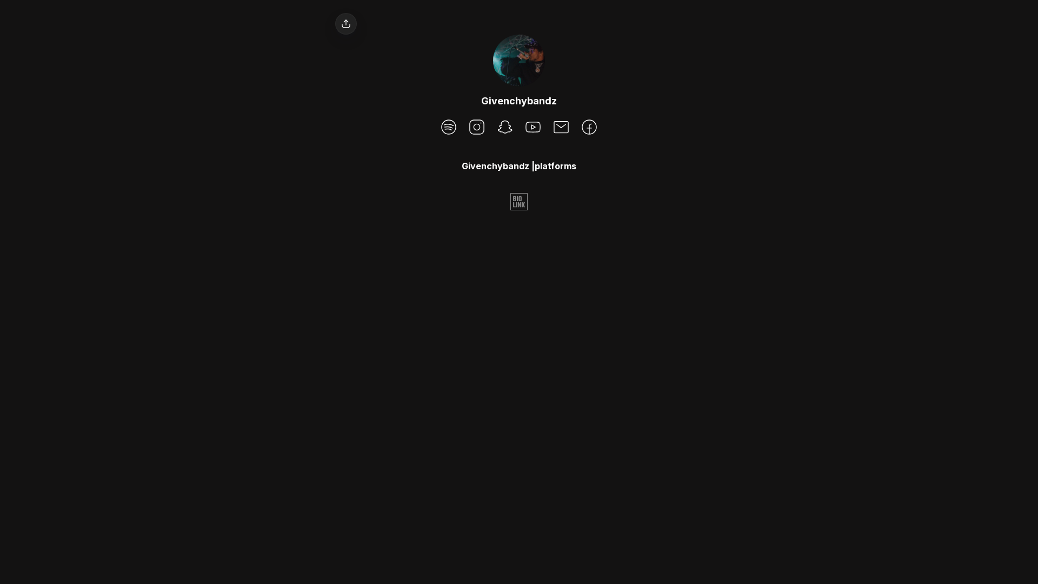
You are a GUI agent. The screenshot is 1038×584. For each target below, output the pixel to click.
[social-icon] (448, 128)
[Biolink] (519, 203)
